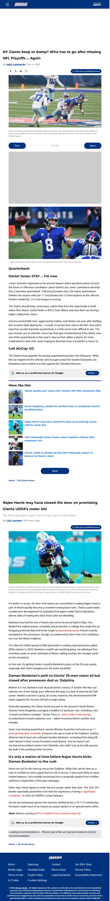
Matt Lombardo (16, 64)
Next (93, 145)
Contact (56, 864)
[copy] (26, 71)
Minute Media (21, 888)
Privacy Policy (83, 869)
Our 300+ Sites (83, 864)
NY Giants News (26, 480)
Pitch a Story (59, 869)
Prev (17, 145)
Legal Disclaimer (61, 874)
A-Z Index (13, 880)
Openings (33, 864)
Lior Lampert (14, 520)
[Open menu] (7, 4)
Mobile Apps (15, 869)
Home (12, 480)
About (11, 864)
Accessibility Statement (88, 874)
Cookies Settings (37, 880)
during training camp (66, 630)
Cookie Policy (35, 874)
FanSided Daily (36, 869)
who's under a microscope (76, 714)
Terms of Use (15, 874)
